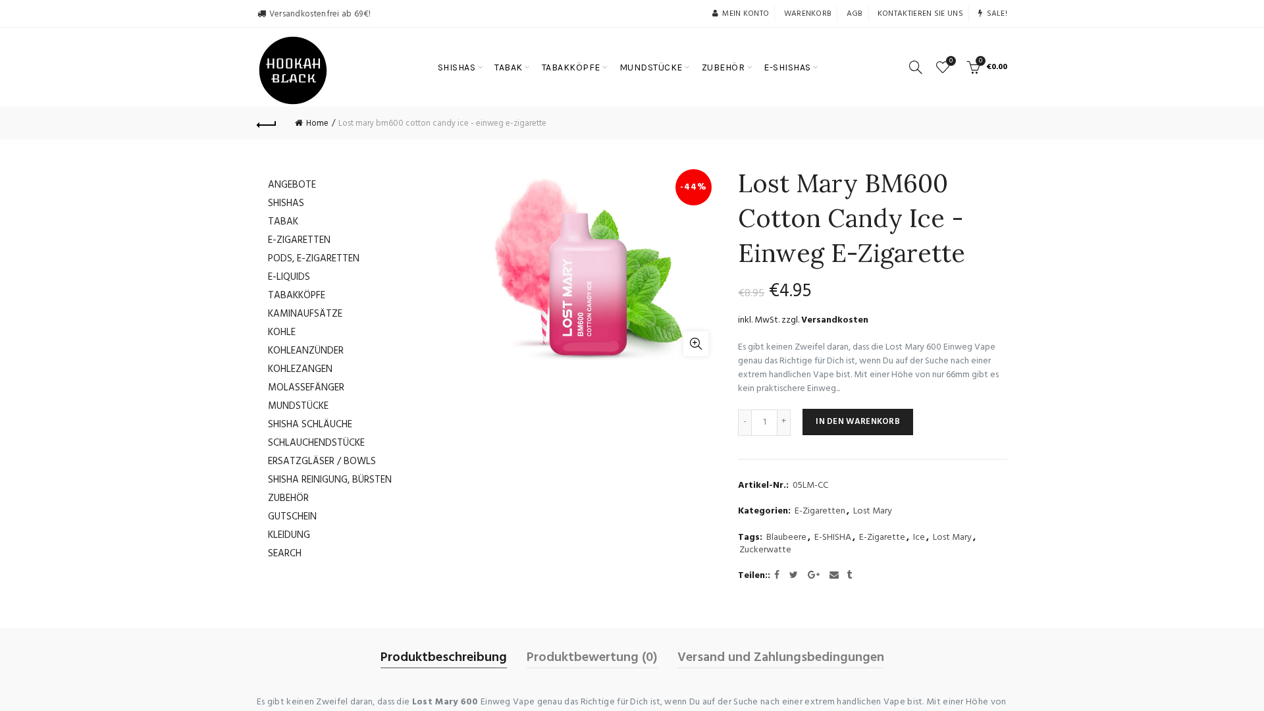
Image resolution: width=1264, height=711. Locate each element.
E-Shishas (787, 67)
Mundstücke (298, 406)
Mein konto (745, 13)
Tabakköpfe (296, 295)
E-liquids (289, 277)
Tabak (283, 222)
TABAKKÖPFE (571, 67)
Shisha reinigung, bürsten (330, 480)
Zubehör (288, 498)
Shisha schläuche (310, 425)
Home (317, 123)
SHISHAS (457, 67)
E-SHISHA (832, 537)
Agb (855, 13)
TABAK (508, 67)
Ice (919, 537)
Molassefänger (306, 388)
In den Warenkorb (858, 422)
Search (285, 554)
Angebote (292, 185)
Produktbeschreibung (444, 658)
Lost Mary (872, 511)
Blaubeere (786, 537)
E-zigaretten (299, 240)
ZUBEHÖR (723, 67)
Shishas (286, 203)
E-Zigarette (882, 537)
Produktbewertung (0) (592, 658)
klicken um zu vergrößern (695, 343)
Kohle (282, 332)
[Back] (266, 123)
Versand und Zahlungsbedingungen (780, 658)
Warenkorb (808, 13)
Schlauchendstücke (316, 443)
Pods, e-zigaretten (313, 259)
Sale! (997, 13)
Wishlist (951, 61)
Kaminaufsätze (305, 314)
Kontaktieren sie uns (920, 13)
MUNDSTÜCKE (651, 67)
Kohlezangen (300, 369)
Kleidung (289, 535)
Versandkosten (834, 320)
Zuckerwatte (765, 550)
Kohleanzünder (306, 351)
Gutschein (292, 517)
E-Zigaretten (820, 511)
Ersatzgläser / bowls (322, 461)
